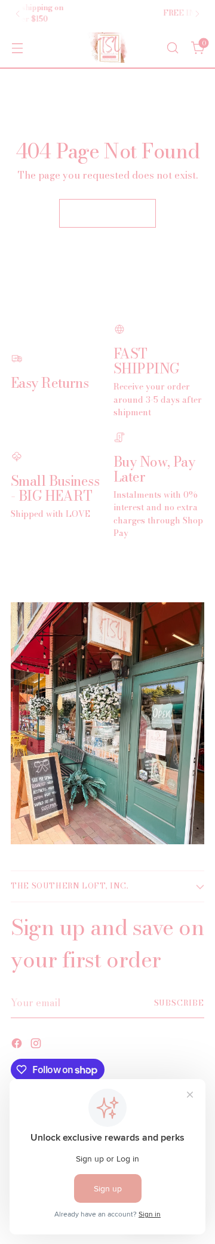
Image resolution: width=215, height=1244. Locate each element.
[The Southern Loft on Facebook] (18, 1045)
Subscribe (179, 1003)
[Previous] (18, 13)
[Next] (197, 13)
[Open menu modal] (17, 47)
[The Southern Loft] (107, 47)
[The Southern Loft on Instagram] (37, 1045)
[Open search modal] (172, 47)
